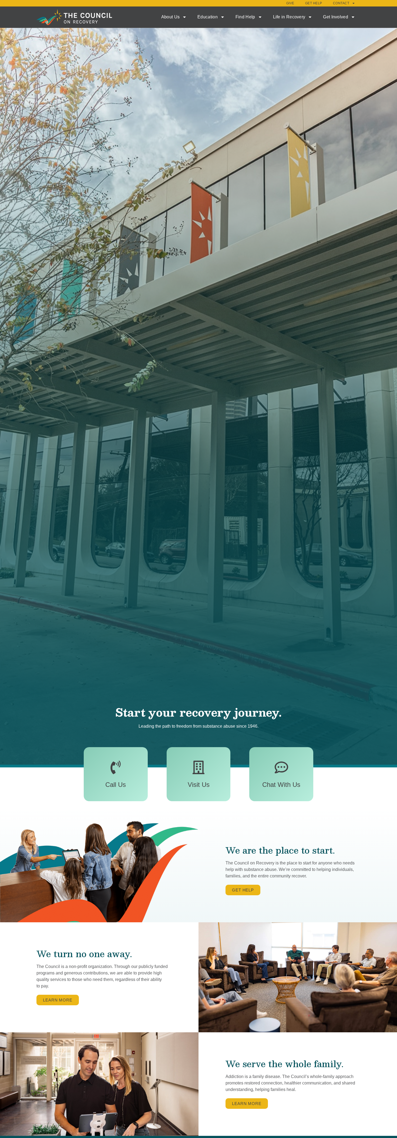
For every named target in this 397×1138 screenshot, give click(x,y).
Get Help (313, 3)
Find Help (245, 17)
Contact (341, 3)
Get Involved (335, 17)
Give (290, 3)
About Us (170, 17)
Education (207, 17)
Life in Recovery (289, 17)
